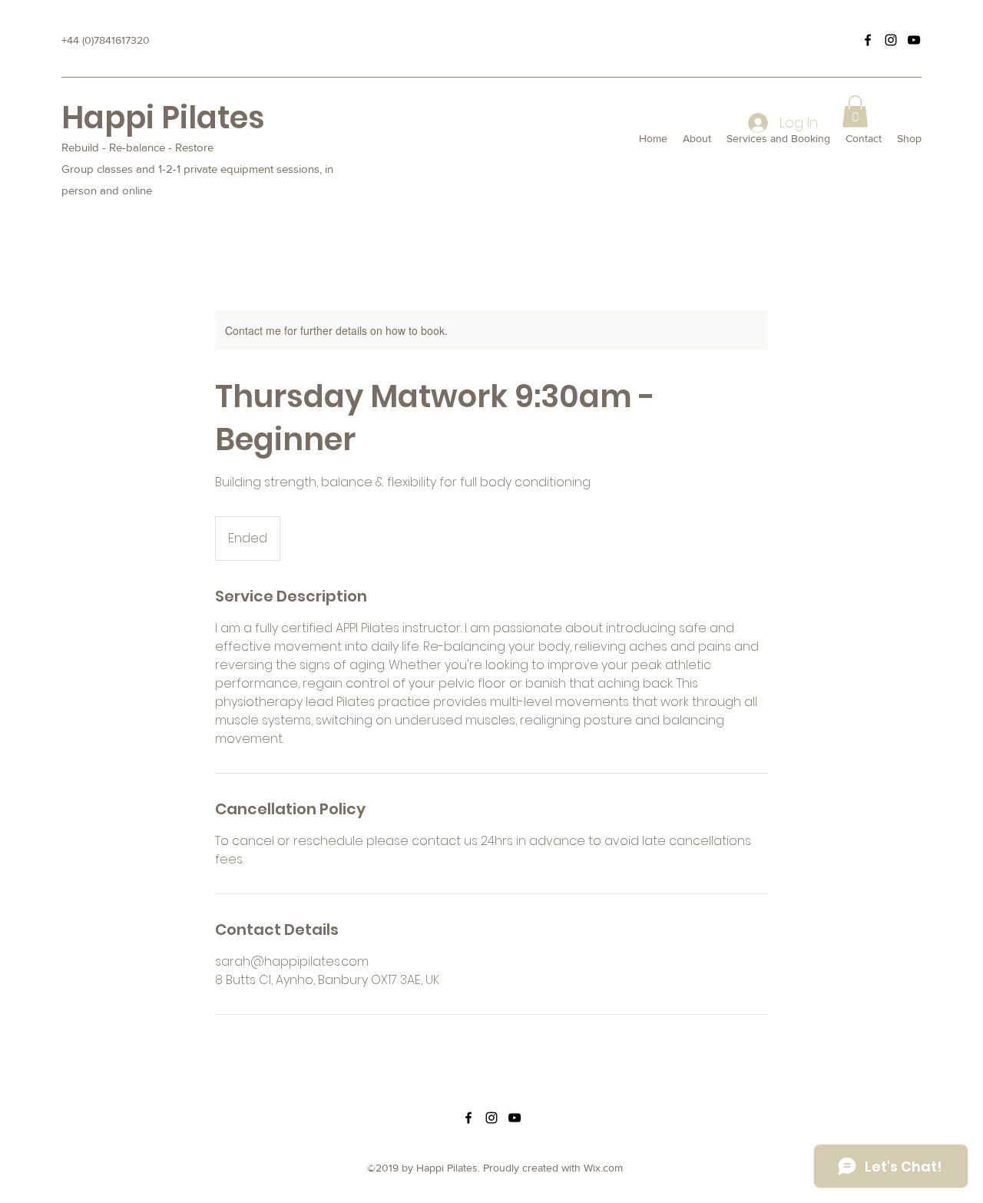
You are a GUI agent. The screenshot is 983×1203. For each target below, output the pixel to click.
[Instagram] (891, 40)
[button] (855, 111)
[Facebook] (867, 40)
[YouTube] (914, 40)
